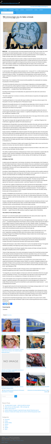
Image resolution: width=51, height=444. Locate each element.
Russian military (29, 9)
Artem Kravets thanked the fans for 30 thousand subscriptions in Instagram (13, 390)
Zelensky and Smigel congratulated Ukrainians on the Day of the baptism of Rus (13, 370)
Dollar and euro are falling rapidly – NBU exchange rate (17, 407)
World (16, 9)
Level (6, 437)
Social (36, 9)
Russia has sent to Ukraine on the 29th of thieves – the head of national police (13, 387)
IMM (12, 18)
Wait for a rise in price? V (10, 408)
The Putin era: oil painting (32, 349)
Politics (5, 9)
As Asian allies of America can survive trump (36, 367)
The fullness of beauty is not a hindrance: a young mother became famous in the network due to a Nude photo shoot (12, 351)
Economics (11, 9)
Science (22, 9)
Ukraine (41, 9)
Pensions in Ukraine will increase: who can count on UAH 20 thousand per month (22, 411)
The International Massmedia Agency (10, 3)
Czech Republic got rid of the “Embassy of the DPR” (37, 386)
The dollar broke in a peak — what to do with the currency (17, 405)
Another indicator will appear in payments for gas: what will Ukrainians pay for (22, 410)
